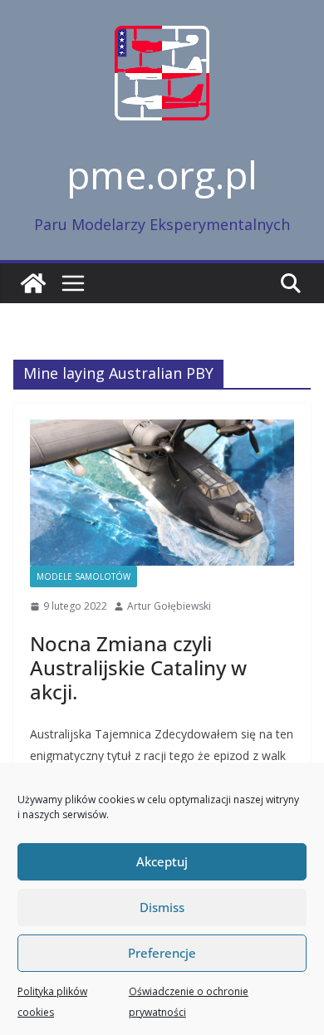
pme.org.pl (162, 174)
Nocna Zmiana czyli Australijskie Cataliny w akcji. (138, 667)
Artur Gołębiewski (169, 606)
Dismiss (162, 907)
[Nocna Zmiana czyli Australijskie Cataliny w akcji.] (162, 493)
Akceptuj (162, 861)
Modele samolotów (83, 576)
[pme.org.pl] (33, 283)
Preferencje (162, 952)
